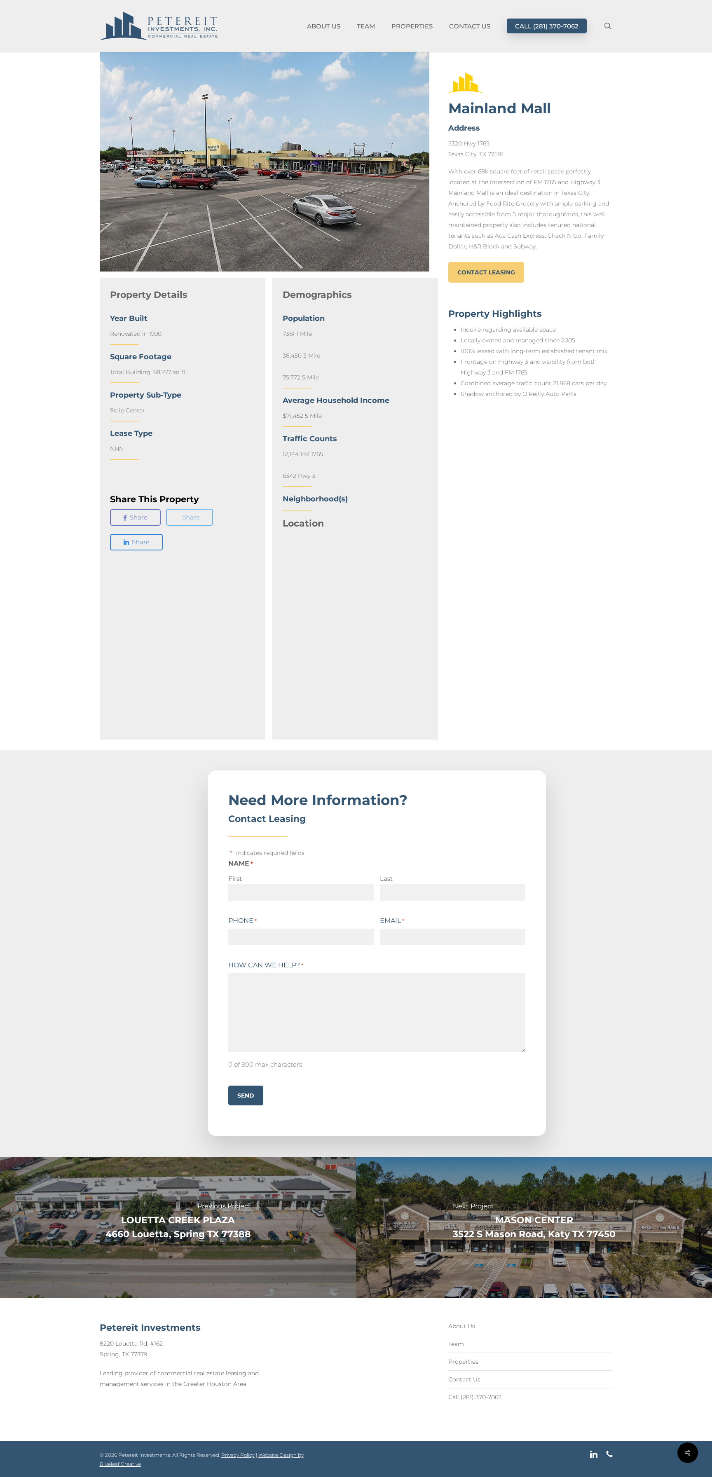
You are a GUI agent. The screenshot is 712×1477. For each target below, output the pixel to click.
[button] (486, 272)
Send (245, 1095)
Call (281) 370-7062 (474, 1397)
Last (386, 878)
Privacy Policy (238, 1455)
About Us (461, 1326)
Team (456, 1344)
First (235, 878)
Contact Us (464, 1379)
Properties (463, 1361)
